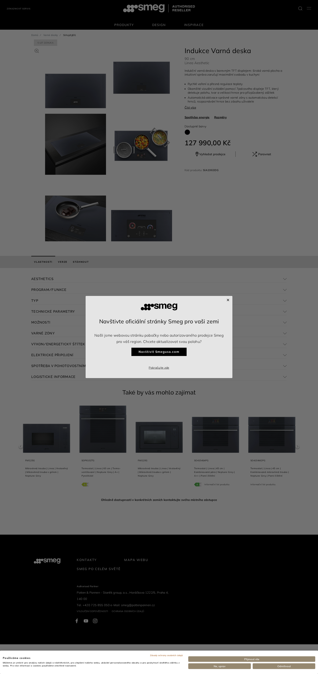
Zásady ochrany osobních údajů (166, 655)
